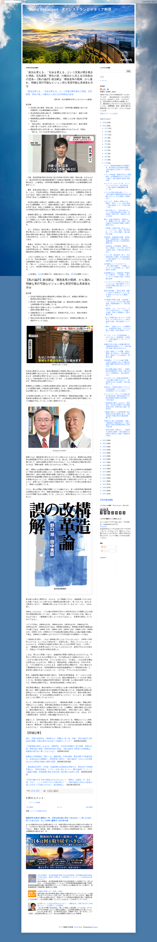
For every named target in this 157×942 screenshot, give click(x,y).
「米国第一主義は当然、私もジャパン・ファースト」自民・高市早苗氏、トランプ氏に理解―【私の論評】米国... (117, 231)
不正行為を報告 (106, 500)
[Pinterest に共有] (57, 791)
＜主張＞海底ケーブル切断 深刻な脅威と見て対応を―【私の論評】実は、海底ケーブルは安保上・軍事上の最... (117, 354)
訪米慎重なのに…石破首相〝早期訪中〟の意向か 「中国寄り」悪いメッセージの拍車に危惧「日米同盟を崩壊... (117, 276)
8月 (105, 141)
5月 (105, 150)
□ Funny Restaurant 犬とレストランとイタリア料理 (68, 9)
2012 (105, 478)
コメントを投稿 (34, 802)
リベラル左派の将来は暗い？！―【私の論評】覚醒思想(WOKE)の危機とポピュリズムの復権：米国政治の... (117, 195)
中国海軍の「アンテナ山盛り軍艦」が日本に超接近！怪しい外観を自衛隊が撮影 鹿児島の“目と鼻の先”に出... (117, 363)
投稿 (104, 547)
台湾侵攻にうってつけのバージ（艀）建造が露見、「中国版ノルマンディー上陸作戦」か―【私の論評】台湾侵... (117, 267)
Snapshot (103, 526)
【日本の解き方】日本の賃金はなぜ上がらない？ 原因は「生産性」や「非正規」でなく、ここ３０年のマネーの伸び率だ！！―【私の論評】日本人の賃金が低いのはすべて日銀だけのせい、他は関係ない (59, 782)
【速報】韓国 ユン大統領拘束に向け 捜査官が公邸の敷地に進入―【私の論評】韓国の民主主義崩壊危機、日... (117, 415)
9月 (105, 138)
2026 (105, 122)
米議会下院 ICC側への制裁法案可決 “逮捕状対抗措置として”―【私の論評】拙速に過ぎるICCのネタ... (117, 346)
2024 (105, 440)
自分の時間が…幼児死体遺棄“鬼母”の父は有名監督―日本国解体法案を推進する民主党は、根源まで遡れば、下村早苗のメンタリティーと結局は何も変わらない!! (64, 877)
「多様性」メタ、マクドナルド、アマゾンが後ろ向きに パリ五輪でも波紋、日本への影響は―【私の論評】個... (117, 311)
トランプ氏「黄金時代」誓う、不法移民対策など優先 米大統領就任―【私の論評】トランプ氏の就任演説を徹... (117, 258)
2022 (105, 447)
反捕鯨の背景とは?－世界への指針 (50, 891)
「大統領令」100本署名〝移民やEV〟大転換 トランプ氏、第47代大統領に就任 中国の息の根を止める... (117, 249)
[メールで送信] (48, 791)
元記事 (40, 274)
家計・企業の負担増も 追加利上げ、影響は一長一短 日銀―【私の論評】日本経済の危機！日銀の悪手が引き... (117, 222)
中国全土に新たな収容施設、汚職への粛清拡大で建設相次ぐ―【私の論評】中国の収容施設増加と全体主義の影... (117, 424)
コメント (106, 551)
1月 (105, 163)
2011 (104, 481)
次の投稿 (30, 807)
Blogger (95, 927)
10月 (106, 135)
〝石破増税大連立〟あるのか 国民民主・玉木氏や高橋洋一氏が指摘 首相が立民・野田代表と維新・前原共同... (117, 406)
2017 (105, 462)
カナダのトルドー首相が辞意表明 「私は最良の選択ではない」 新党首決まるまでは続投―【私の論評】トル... (117, 381)
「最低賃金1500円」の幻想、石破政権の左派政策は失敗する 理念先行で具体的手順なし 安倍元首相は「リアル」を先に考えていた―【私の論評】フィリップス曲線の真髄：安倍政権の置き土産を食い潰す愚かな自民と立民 (59, 769)
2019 (105, 456)
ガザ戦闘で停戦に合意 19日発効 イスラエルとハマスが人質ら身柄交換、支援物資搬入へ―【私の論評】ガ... (117, 302)
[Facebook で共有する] (55, 791)
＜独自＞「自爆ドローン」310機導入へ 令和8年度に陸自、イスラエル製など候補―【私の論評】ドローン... (117, 329)
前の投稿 (89, 807)
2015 (105, 469)
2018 (105, 459)
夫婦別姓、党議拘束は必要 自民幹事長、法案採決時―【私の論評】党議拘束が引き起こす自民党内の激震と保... (117, 240)
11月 (106, 131)
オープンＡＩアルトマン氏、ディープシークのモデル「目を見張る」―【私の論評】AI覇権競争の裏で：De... (117, 186)
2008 (105, 490)
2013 (105, 475)
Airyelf (76, 927)
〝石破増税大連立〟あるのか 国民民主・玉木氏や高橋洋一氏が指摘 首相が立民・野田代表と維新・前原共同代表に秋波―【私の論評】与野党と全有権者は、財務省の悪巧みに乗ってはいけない (59, 748)
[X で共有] (53, 791)
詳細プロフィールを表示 (109, 113)
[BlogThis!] (50, 791)
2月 (105, 160)
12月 (106, 128)
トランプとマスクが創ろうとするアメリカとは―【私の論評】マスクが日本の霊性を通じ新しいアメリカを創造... (117, 284)
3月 (105, 157)
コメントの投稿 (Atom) (38, 811)
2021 (105, 450)
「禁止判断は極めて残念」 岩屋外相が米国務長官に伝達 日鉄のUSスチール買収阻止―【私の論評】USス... (117, 372)
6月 (105, 147)
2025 (105, 126)
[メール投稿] (44, 791)
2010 (105, 484)
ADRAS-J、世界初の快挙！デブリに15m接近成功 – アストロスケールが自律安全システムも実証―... (117, 389)
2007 (105, 494)
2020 (105, 453)
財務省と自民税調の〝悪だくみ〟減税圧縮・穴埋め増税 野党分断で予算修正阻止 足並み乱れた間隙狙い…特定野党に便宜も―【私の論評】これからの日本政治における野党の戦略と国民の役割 (59, 759)
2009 (105, 487)
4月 (105, 153)
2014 (105, 472)
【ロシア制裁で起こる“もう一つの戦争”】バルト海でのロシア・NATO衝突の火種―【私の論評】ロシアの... (117, 320)
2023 (105, 443)
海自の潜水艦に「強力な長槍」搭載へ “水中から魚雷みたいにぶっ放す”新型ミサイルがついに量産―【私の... (117, 293)
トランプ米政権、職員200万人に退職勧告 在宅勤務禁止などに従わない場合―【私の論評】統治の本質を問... (117, 177)
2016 (105, 465)
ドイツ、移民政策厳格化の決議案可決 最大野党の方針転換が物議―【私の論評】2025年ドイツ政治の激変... (117, 168)
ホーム (59, 807)
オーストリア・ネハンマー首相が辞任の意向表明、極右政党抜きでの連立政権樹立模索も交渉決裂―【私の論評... (117, 397)
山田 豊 (105, 89)
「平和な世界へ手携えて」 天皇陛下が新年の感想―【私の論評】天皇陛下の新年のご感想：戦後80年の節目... (117, 432)
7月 (105, 144)
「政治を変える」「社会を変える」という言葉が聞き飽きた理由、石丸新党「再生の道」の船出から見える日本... (117, 213)
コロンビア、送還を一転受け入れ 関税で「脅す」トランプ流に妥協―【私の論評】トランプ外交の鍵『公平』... (117, 204)
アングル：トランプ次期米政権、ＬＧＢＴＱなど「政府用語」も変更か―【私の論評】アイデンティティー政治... (117, 338)
